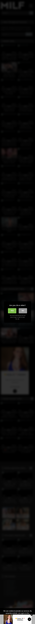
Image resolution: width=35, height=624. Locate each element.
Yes (12, 311)
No (23, 311)
